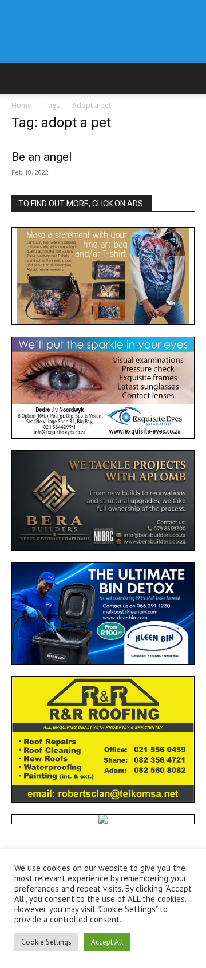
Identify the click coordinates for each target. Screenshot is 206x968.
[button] (19, 78)
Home (21, 105)
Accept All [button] (107, 942)
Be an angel (41, 157)
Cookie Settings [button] (46, 942)
